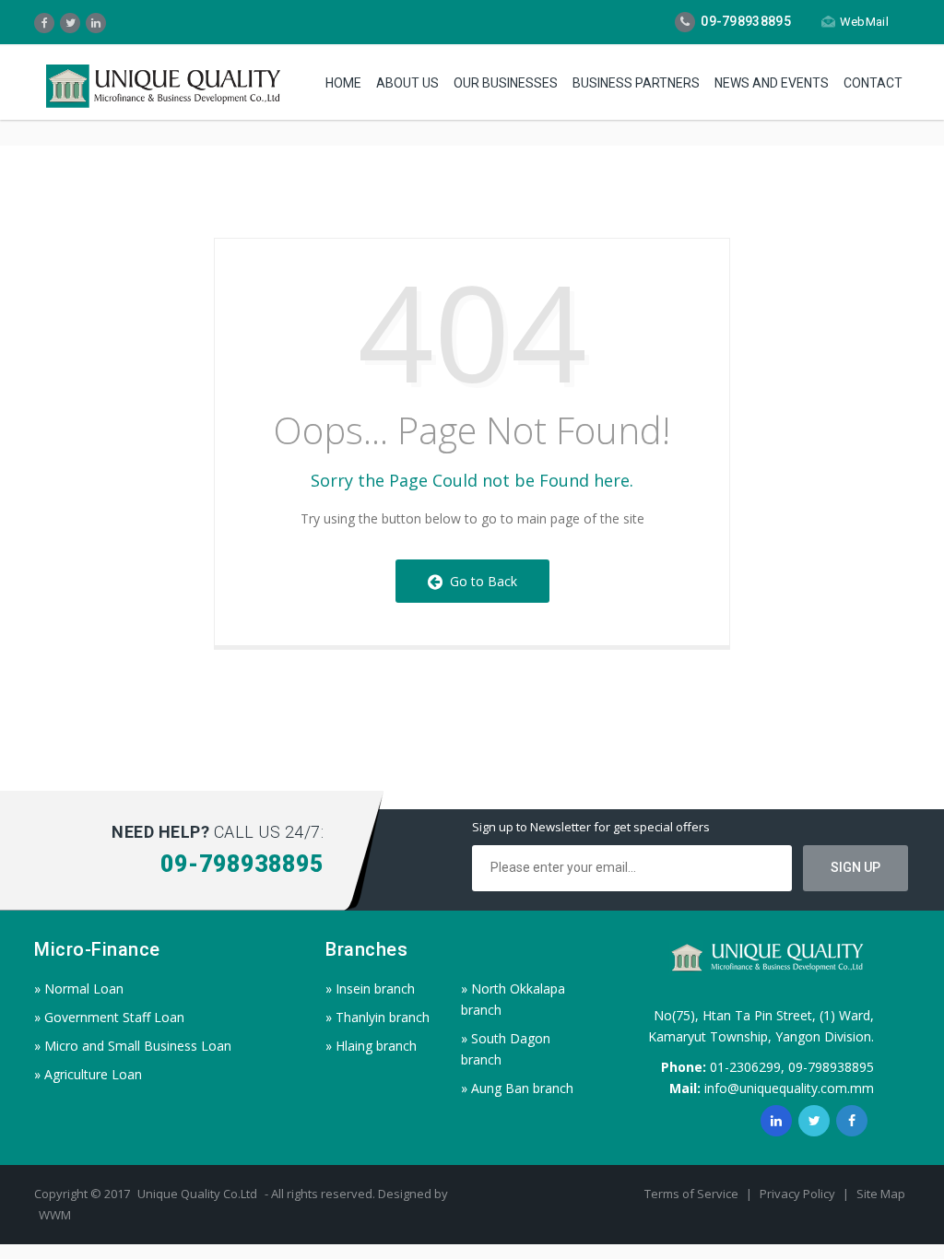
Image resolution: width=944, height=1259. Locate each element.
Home (343, 83)
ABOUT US (407, 83)
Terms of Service (692, 1193)
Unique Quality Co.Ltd (198, 1193)
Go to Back (479, 581)
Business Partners (636, 83)
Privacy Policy (799, 1193)
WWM (55, 1214)
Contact (873, 83)
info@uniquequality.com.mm (789, 1088)
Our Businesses (506, 83)
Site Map (880, 1193)
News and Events (771, 83)
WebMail (864, 22)
